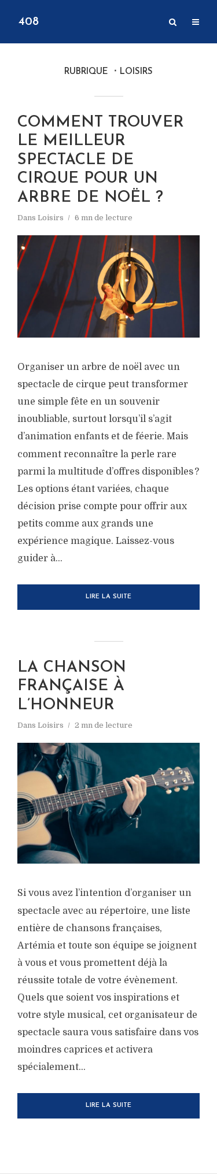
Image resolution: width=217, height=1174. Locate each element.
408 (29, 22)
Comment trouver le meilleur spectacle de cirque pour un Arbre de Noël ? (100, 160)
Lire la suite (108, 597)
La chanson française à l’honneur (71, 686)
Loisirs (51, 217)
